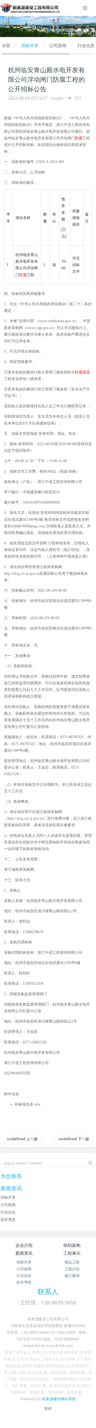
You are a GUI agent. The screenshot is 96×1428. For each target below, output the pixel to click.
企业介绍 (24, 1245)
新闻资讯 (24, 1253)
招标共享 (29, 45)
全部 (6, 45)
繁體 (48, 1408)
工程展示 (72, 1253)
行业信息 (85, 45)
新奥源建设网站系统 (59, 1398)
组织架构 (72, 1245)
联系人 (48, 1291)
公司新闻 (57, 45)
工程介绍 (72, 1268)
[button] (7, 26)
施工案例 (72, 1275)
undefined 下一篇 (73, 1138)
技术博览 (8, 1219)
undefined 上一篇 (22, 1138)
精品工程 (72, 1262)
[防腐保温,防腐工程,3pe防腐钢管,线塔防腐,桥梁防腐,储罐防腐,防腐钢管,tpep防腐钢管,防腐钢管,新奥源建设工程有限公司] (30, 8)
